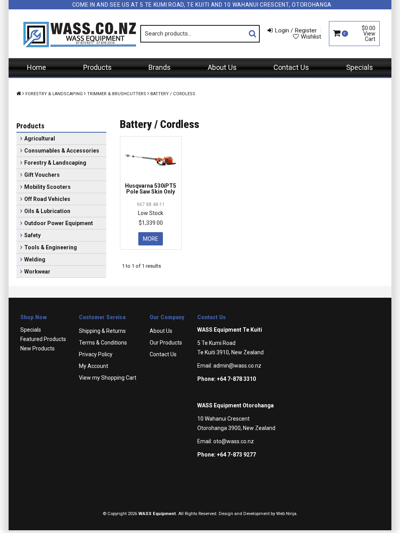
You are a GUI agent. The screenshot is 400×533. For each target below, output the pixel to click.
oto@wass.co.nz (233, 441)
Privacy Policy (95, 354)
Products (97, 67)
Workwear (37, 271)
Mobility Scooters (47, 187)
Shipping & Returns (102, 331)
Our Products (166, 342)
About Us (222, 67)
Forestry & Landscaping (54, 93)
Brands (159, 67)
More (150, 239)
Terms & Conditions (103, 342)
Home (36, 67)
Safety (32, 235)
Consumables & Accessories (61, 150)
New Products (37, 348)
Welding (34, 259)
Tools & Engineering (50, 247)
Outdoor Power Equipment (58, 223)
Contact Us (291, 67)
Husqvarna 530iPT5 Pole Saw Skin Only (150, 189)
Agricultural (39, 138)
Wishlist (311, 37)
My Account (93, 366)
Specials (359, 67)
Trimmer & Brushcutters (116, 93)
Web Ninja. (287, 513)
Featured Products (43, 339)
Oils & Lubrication (47, 211)
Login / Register (296, 30)
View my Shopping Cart (107, 378)
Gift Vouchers (42, 175)
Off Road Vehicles (47, 199)
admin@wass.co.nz (237, 365)
